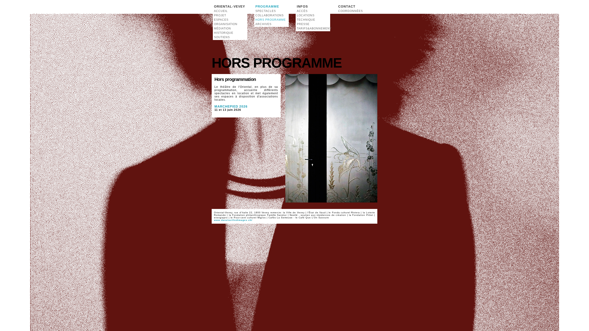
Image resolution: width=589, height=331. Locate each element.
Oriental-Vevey (229, 6)
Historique (223, 32)
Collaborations (269, 15)
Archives (263, 24)
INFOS (302, 6)
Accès (302, 11)
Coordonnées (350, 11)
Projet (220, 15)
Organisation (225, 24)
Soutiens (222, 37)
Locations (306, 15)
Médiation (222, 28)
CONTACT (346, 6)
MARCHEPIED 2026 (231, 106)
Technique (306, 19)
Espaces (221, 19)
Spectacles (265, 11)
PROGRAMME (267, 6)
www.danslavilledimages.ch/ (233, 220)
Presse (303, 24)
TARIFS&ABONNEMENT (313, 28)
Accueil (221, 11)
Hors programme (270, 19)
